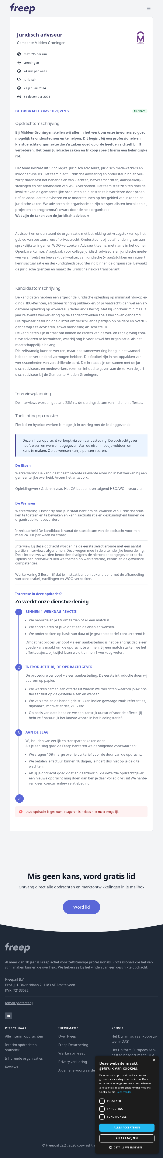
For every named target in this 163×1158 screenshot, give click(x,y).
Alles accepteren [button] (127, 1127)
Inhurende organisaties (24, 1058)
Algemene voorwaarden (77, 1070)
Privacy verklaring (72, 1061)
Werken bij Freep (72, 1053)
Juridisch (30, 80)
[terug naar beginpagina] (81, 948)
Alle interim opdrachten (24, 1036)
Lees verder (124, 1092)
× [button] (154, 1060)
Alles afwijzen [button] (127, 1138)
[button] (127, 1147)
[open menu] (148, 8)
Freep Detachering (73, 1044)
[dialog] (127, 1105)
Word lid (81, 907)
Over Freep (67, 1036)
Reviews (11, 1067)
